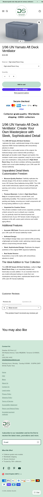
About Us (5, 383)
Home (4, 372)
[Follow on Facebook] (3, 468)
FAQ (3, 376)
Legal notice (6, 390)
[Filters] (4, 308)
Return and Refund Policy (10, 408)
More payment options (21, 93)
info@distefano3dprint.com (11, 360)
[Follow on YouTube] (19, 468)
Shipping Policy (7, 397)
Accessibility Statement (9, 405)
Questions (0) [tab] (26, 302)
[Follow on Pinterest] (14, 468)
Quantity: (5, 72)
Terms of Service (7, 401)
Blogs (4, 379)
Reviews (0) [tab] (7, 302)
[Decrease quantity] (4, 76)
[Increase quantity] (13, 76)
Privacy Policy (6, 394)
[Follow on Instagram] (8, 468)
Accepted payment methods (8, 413)
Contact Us (5, 387)
